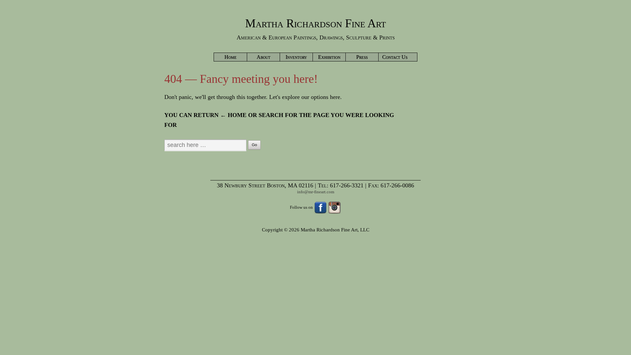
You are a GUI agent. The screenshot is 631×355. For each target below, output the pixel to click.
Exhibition (329, 57)
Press (362, 57)
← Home (233, 115)
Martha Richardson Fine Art (315, 23)
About (263, 57)
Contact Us (395, 57)
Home (230, 57)
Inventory (296, 57)
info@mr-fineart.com (315, 191)
